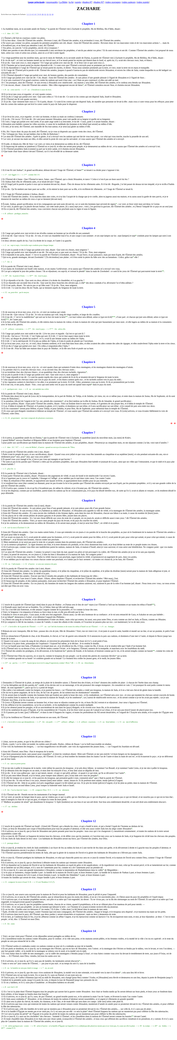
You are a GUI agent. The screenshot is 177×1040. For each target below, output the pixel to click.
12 (47, 14)
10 (42, 14)
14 (52, 14)
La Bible (63, 2)
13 (50, 14)
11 (45, 14)
